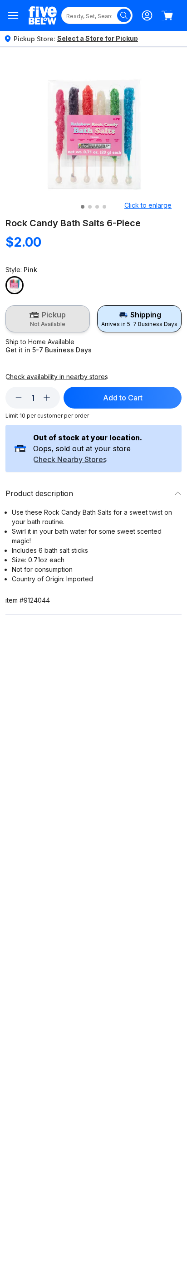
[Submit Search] (124, 15)
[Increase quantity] (47, 398)
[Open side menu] (13, 15)
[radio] (47, 318)
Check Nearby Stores (70, 460)
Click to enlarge (148, 205)
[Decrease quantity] (19, 398)
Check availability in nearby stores (56, 376)
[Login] (147, 15)
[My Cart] (167, 15)
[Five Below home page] (43, 15)
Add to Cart (123, 397)
